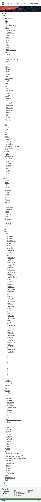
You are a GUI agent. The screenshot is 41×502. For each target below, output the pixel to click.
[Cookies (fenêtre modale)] (40, 501)
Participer (31, 3)
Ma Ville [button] (18, 3)
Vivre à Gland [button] (7, 3)
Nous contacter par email (27, 0)
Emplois (38, 3)
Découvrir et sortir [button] (13, 3)
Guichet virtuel (34, 3)
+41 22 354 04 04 (33, 0)
